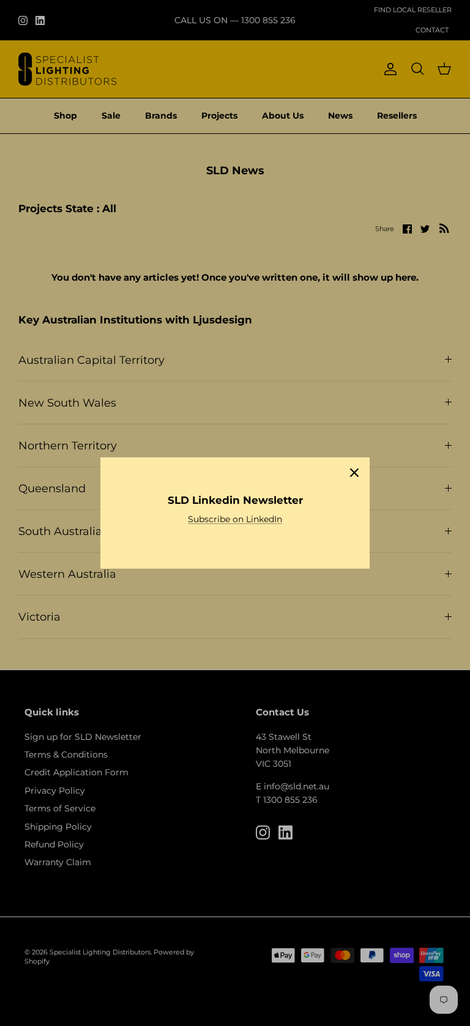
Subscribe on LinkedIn (235, 519)
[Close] (354, 472)
